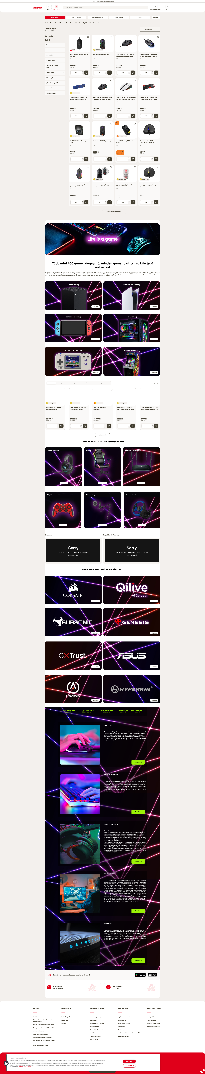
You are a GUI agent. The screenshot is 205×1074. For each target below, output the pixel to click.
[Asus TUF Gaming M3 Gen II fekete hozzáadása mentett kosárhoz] (135, 124)
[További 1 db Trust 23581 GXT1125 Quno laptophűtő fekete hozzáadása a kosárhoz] (58, 425)
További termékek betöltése (114, 211)
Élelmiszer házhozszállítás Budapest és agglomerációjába (42, 1020)
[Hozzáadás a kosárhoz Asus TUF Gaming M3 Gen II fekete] (133, 159)
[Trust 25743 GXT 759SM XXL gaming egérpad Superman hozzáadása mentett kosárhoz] (88, 80)
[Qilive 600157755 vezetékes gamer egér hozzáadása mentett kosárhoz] (88, 37)
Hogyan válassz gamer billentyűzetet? (87, 711)
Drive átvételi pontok (38, 1031)
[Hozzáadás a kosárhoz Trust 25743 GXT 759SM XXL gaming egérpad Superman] (86, 116)
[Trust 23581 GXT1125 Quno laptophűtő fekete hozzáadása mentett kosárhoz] (63, 391)
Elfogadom (129, 1061)
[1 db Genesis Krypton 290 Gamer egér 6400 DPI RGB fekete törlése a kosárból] (152, 160)
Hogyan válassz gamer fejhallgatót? (106, 711)
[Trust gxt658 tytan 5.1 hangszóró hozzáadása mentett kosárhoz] (110, 391)
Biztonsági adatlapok (123, 1036)
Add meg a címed (104, 1)
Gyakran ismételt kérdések (125, 1017)
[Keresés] (65, 7)
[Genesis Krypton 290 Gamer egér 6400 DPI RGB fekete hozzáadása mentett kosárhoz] (158, 124)
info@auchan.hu (58, 988)
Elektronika (61, 23)
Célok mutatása (129, 1065)
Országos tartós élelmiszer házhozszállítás (43, 1028)
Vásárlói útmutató (151, 1020)
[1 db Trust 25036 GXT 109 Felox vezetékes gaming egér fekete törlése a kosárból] (129, 73)
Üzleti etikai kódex (94, 1026)
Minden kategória (55, 17)
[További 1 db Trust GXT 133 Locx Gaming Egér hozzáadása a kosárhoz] (83, 158)
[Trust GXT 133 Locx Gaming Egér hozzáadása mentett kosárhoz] (88, 124)
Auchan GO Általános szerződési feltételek (129, 1033)
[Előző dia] (154, 383)
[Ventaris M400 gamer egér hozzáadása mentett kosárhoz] (111, 37)
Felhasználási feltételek (124, 1023)
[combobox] (105, 7)
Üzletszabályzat (94, 1039)
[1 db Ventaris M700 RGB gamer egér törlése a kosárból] (106, 160)
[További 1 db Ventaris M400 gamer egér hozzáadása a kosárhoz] (106, 72)
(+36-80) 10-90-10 (118, 988)
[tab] (51, 383)
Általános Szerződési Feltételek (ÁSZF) (42, 1037)
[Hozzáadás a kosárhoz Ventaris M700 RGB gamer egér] (109, 159)
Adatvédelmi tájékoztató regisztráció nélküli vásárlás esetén (44, 1041)
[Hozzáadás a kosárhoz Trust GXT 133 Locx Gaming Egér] (86, 159)
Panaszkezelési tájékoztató (153, 1026)
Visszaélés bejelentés (95, 1036)
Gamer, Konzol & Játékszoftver (73, 23)
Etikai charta (93, 1033)
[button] (6, 1063)
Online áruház (53, 23)
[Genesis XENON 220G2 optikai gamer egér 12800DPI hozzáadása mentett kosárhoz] (88, 167)
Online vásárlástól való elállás (40, 1045)
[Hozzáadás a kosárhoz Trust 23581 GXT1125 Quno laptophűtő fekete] (61, 426)
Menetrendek (121, 1026)
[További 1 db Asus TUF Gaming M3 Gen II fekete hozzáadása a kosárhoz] (129, 158)
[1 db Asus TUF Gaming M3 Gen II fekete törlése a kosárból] (129, 160)
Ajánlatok (63, 1023)
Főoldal (46, 23)
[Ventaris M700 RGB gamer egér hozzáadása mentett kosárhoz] (111, 124)
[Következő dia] (157, 383)
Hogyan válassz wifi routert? (137, 711)
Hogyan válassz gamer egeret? (68, 711)
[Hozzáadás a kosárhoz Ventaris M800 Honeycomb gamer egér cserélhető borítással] (109, 202)
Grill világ (140, 17)
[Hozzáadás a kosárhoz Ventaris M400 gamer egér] (109, 73)
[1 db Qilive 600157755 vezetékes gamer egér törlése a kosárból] (83, 73)
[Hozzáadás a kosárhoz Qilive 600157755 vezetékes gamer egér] (86, 73)
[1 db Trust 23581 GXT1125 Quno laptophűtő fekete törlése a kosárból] (58, 427)
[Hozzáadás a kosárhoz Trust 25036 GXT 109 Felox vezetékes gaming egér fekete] (133, 73)
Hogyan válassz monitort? (123, 711)
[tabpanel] (102, 407)
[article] (79, 56)
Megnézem (138, 762)
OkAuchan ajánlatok (76, 17)
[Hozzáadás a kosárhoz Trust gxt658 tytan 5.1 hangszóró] (109, 426)
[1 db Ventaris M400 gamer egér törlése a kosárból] (106, 73)
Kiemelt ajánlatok (119, 17)
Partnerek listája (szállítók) (25, 1066)
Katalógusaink (150, 1017)
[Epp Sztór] (152, 975)
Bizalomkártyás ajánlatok (97, 17)
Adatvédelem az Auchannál (97, 1023)
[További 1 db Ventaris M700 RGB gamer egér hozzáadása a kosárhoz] (106, 158)
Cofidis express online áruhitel (40, 1034)
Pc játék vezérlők (87, 23)
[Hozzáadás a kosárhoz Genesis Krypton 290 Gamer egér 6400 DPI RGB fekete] (156, 159)
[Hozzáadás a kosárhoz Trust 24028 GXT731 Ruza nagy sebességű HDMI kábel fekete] (132, 426)
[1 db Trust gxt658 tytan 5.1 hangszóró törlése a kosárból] (105, 427)
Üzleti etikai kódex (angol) (96, 1030)
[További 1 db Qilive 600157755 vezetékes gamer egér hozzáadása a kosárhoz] (83, 72)
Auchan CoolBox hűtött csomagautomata (43, 1024)
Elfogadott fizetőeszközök (153, 1023)
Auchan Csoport (94, 1020)
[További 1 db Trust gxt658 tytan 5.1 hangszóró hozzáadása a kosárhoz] (105, 425)
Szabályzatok (64, 1020)
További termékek (102, 435)
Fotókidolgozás (122, 1030)
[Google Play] (140, 975)
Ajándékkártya (122, 1020)
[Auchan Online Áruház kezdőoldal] (37, 7)
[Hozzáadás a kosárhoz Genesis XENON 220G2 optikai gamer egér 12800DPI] (86, 202)
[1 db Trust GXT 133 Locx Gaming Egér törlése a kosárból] (83, 160)
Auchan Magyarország (95, 1017)
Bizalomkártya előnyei (66, 1017)
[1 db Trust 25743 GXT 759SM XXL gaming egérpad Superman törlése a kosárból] (83, 117)
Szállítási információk (38, 1017)
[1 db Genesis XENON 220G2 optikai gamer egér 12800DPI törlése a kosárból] (83, 203)
